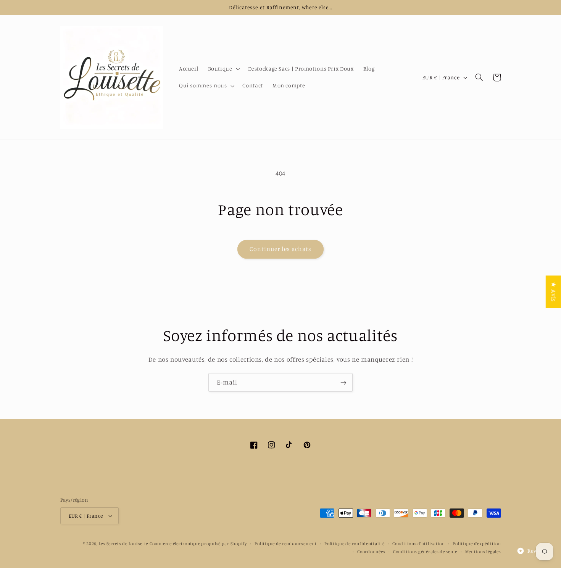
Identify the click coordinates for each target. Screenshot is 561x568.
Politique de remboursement (285, 543)
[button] (223, 69)
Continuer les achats (281, 249)
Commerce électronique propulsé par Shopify (198, 543)
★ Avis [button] (554, 292)
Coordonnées (371, 551)
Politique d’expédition (477, 543)
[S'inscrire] (343, 382)
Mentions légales (483, 551)
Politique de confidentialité (354, 543)
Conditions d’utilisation (418, 543)
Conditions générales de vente (425, 551)
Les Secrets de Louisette (123, 543)
